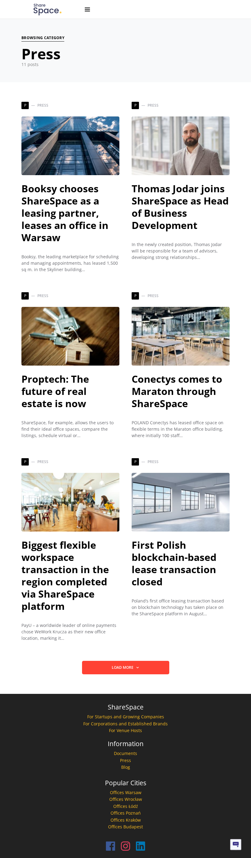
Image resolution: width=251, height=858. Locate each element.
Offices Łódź (125, 806)
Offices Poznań (126, 813)
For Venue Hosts (125, 730)
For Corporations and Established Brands (125, 724)
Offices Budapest (125, 827)
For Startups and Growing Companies (125, 717)
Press (125, 760)
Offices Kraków (126, 820)
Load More (122, 667)
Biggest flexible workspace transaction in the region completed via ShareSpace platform (65, 575)
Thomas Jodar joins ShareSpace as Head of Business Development (180, 207)
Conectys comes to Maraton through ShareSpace (177, 391)
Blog (125, 767)
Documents (125, 753)
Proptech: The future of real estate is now (55, 391)
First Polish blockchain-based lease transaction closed (174, 563)
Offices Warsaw (125, 792)
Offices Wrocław (125, 799)
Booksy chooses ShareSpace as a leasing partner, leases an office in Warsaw (64, 213)
